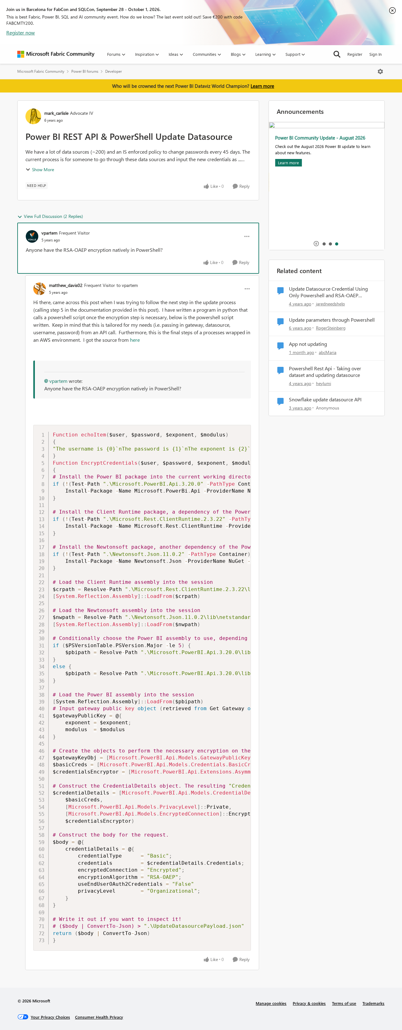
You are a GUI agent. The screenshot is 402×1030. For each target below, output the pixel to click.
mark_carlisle (56, 113)
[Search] (337, 54)
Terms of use (344, 1003)
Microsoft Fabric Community (40, 71)
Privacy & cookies (309, 1003)
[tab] (324, 243)
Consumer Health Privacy (99, 1017)
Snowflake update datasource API (325, 399)
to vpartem (127, 285)
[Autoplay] (316, 243)
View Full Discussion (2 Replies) (53, 216)
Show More (43, 169)
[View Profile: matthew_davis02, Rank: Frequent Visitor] (39, 289)
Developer (113, 71)
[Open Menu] (380, 71)
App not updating (308, 344)
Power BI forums (84, 71)
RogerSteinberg (330, 328)
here (135, 339)
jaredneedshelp (330, 304)
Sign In (375, 54)
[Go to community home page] (56, 54)
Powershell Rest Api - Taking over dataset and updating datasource (325, 371)
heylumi (323, 383)
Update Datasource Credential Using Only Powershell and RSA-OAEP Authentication (328, 292)
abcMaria (327, 352)
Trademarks (373, 1003)
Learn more (262, 86)
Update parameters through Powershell (332, 320)
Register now (20, 32)
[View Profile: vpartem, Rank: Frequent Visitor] (32, 236)
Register (354, 54)
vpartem (49, 233)
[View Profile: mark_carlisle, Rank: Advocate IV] (33, 116)
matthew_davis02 (66, 285)
